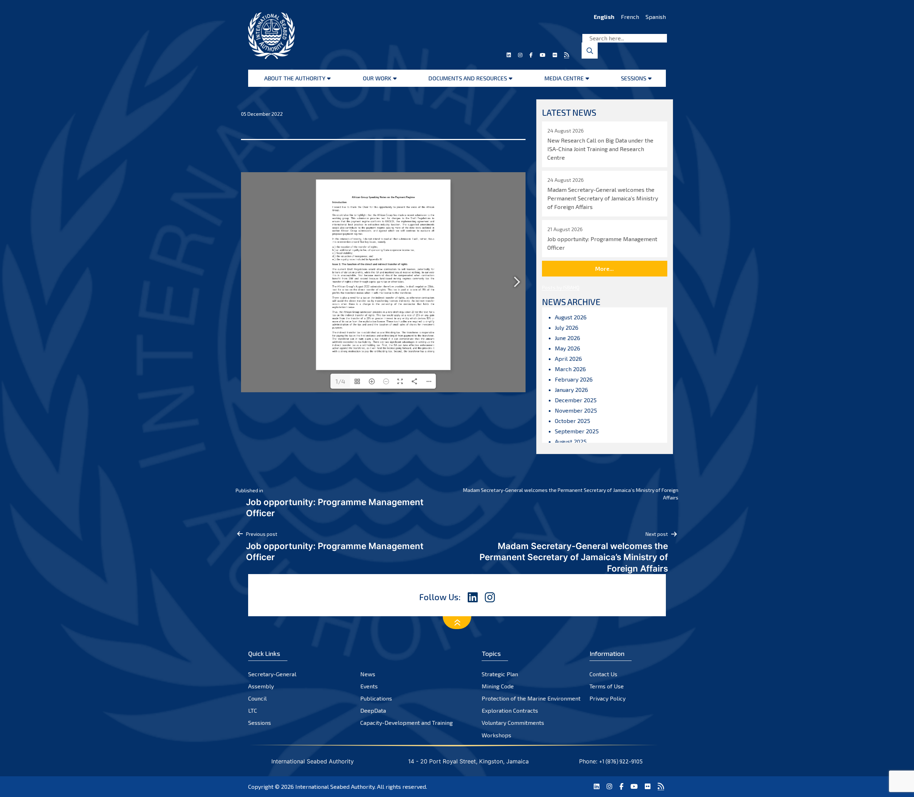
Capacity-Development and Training (406, 722)
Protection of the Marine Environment (531, 698)
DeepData (373, 710)
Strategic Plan (500, 674)
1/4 (340, 381)
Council (257, 698)
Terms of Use (606, 686)
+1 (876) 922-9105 (621, 761)
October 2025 (572, 420)
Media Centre (564, 78)
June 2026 (567, 337)
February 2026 (574, 379)
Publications (376, 698)
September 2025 (577, 431)
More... (604, 268)
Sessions (633, 78)
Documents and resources (467, 78)
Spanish (656, 16)
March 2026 (570, 368)
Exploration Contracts (510, 710)
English (604, 16)
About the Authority (294, 78)
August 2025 (571, 441)
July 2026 (566, 327)
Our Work (377, 78)
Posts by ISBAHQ (560, 287)
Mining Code (498, 686)
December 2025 (576, 400)
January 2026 (571, 389)
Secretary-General (272, 674)
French (630, 16)
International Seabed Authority (335, 786)
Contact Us (603, 674)
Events (369, 686)
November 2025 (576, 410)
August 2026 (571, 317)
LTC (252, 710)
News (367, 674)
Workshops (496, 735)
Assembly (261, 686)
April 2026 (568, 358)
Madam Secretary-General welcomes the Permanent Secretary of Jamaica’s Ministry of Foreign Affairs (570, 493)
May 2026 (567, 348)
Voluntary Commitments (513, 722)
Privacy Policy (607, 698)
